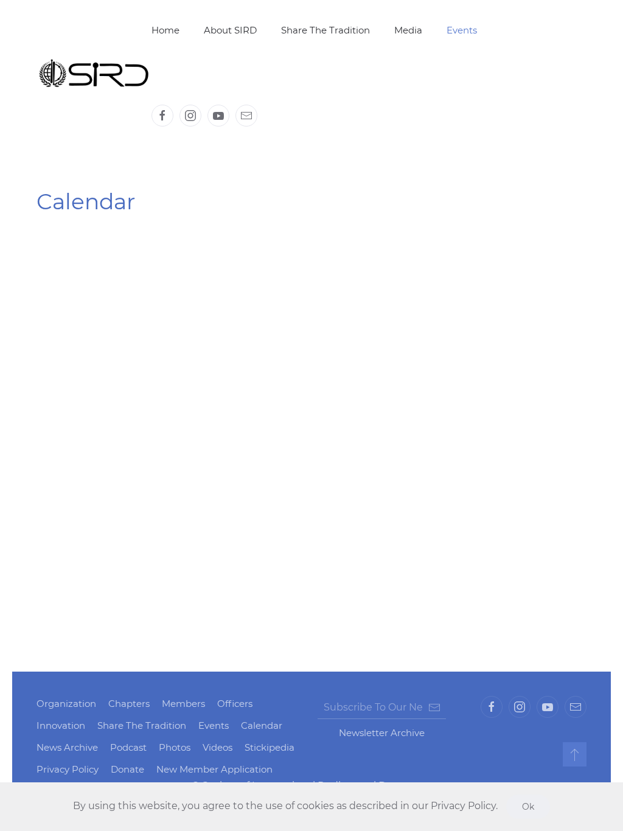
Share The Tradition (325, 30)
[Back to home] (94, 73)
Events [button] (462, 30)
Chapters (129, 703)
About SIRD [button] (230, 30)
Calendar (261, 725)
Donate (127, 769)
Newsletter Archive (382, 733)
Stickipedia (269, 747)
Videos (217, 747)
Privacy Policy (68, 769)
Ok (528, 806)
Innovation (61, 725)
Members (183, 703)
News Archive (67, 747)
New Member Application (214, 769)
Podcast (128, 747)
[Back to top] (574, 754)
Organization (66, 703)
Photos (174, 747)
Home (165, 30)
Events (213, 725)
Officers (234, 703)
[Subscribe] (434, 707)
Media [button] (408, 30)
